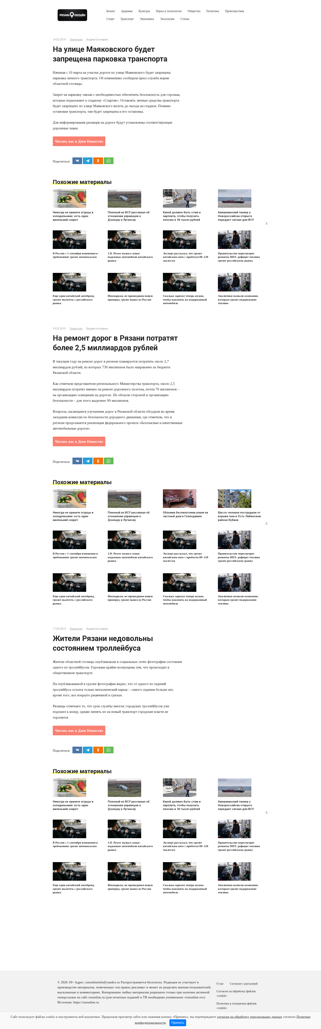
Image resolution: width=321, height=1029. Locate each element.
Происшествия (234, 11)
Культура (144, 11)
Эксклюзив (167, 19)
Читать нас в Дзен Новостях (79, 141)
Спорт (110, 19)
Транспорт (127, 19)
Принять (177, 1023)
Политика (212, 11)
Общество (194, 11)
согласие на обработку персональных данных (249, 1017)
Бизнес (110, 11)
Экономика (147, 19)
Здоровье (127, 11)
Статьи (184, 19)
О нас (220, 983)
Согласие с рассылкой (244, 983)
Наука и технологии (169, 11)
